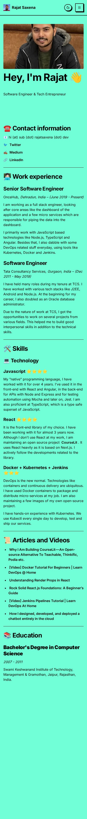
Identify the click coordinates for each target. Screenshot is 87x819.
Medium (16, 152)
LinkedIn (16, 160)
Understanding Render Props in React (39, 580)
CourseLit (69, 442)
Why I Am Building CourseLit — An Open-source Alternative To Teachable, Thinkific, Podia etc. (43, 554)
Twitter (15, 145)
